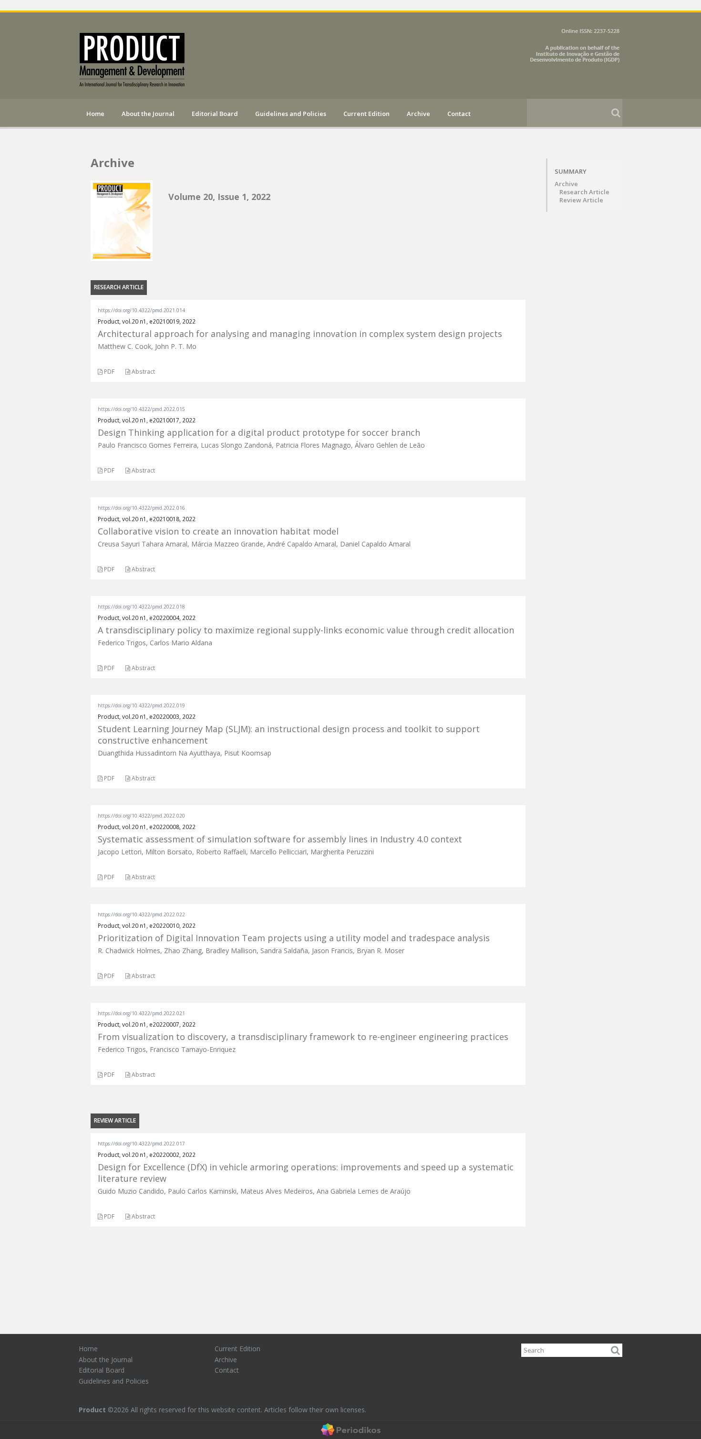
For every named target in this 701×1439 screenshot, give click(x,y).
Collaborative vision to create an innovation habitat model (218, 531)
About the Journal (148, 113)
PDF (108, 372)
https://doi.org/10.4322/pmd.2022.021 (141, 1013)
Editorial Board (215, 113)
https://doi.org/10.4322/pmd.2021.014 (141, 310)
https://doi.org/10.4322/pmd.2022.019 (141, 705)
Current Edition (366, 113)
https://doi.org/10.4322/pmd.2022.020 (141, 815)
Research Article (584, 192)
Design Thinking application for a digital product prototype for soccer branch (259, 432)
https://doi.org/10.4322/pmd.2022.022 (141, 914)
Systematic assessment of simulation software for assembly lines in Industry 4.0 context (280, 839)
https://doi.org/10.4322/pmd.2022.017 (141, 1143)
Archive (418, 113)
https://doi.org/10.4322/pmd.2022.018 (141, 606)
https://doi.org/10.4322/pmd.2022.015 (141, 409)
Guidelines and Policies (290, 113)
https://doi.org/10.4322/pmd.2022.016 (141, 507)
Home (95, 113)
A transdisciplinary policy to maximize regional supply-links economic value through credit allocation (306, 630)
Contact (459, 113)
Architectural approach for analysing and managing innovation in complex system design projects (300, 333)
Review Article (581, 200)
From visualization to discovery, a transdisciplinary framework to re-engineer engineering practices (303, 1036)
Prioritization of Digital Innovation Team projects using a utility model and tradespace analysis (294, 938)
